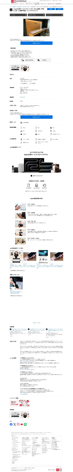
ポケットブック (15, 445)
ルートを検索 (32, 83)
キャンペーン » (34, 449)
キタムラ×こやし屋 (24, 454)
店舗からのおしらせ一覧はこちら (16, 295)
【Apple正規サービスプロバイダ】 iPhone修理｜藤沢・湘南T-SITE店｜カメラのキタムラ (19, 330)
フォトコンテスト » (45, 450)
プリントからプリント (16, 455)
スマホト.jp (23, 442)
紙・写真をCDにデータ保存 (16, 454)
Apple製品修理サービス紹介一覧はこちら (17, 270)
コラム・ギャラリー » (45, 437)
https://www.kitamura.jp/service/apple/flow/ (27, 369)
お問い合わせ (48, 0)
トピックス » (34, 451)
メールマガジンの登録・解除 (26, 447)
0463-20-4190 (22, 97)
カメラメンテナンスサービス (26, 440)
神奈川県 (24, 6)
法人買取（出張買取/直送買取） (36, 445)
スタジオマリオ (24, 443)
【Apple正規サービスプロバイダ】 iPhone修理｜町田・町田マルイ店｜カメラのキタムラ (37, 330)
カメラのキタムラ (54, 439)
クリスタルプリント (15, 440)
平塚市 (28, 6)
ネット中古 (33, 441)
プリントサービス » (15, 437)
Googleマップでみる (36, 322)
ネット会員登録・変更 (54, 0)
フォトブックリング (15, 446)
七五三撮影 (23, 444)
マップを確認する (24, 83)
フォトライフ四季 (44, 447)
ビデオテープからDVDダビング (17, 451)
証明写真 (13, 462)
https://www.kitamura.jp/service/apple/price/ (27, 361)
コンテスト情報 (44, 451)
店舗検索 (14, 6)
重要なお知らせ (34, 452)
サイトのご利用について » (56, 449)
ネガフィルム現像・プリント (17, 442)
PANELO (13, 463)
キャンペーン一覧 (34, 450)
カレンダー (13, 458)
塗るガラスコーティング (25, 441)
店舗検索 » (53, 437)
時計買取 (33, 443)
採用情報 (44, 0)
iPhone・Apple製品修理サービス (26, 439)
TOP (10, 6)
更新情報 (33, 455)
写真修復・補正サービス (16, 457)
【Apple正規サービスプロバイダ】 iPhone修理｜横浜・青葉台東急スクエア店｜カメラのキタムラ (55, 330)
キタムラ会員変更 (54, 444)
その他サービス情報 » (25, 437)
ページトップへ (59, 466)
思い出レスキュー (14, 450)
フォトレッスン (44, 446)
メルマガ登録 (60, 0)
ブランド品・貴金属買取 (35, 444)
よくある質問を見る (24, 394)
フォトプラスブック (15, 444)
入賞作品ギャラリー (44, 452)
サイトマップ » (54, 448)
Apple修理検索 (19, 6)
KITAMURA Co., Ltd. (16, 470)
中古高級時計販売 (34, 442)
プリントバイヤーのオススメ (36, 446)
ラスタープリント (15, 441)
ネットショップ (34, 439)
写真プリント (14, 439)
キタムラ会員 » (54, 442)
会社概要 (41, 0)
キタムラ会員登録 (54, 443)
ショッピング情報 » (35, 437)
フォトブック (14, 443)
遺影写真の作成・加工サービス (17, 456)
